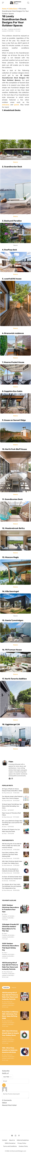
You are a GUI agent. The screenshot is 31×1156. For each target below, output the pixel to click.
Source (15, 162)
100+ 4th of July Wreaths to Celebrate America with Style (10, 870)
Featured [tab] (6, 987)
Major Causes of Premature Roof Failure (11, 814)
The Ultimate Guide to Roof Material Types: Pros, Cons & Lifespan (12, 797)
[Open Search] (28, 2)
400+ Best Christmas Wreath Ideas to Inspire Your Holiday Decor (12, 862)
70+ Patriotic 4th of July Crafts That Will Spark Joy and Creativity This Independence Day (11, 886)
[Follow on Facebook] (12, 1135)
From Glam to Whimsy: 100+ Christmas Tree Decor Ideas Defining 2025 (10, 854)
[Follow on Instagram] (15, 1135)
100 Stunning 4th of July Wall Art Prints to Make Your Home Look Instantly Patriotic (11, 845)
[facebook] (10, 779)
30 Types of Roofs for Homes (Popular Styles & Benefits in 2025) (12, 789)
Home (4, 9)
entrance (5, 105)
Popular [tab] (14, 987)
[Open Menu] (3, 2)
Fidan (5, 29)
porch (16, 105)
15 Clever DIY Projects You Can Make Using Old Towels (11, 830)
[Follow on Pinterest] (12, 779)
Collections (12, 9)
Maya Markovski (8, 971)
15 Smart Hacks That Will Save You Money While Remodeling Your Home (12, 806)
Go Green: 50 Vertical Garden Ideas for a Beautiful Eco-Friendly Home (12, 877)
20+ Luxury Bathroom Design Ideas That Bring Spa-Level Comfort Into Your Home (12, 822)
